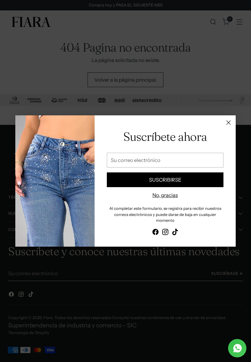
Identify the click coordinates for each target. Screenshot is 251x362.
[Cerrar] (228, 122)
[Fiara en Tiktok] (175, 233)
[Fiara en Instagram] (165, 233)
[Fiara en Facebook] (155, 233)
